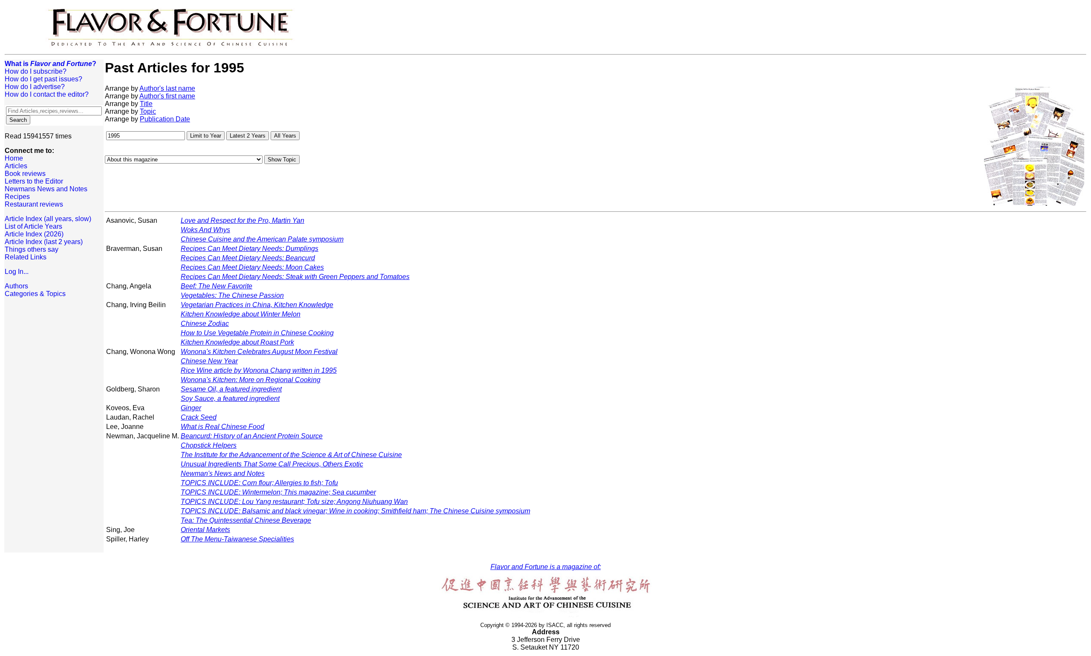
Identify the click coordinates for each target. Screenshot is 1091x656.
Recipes (17, 196)
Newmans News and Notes (46, 189)
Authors (16, 286)
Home (14, 158)
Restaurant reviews (34, 204)
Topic (148, 111)
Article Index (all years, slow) (48, 218)
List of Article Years (33, 226)
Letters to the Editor (34, 181)
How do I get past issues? (43, 79)
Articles (16, 166)
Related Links (25, 257)
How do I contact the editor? (47, 94)
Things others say (31, 249)
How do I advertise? (35, 86)
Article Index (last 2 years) (44, 241)
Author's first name (167, 96)
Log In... (17, 271)
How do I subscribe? (35, 71)
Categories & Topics (35, 293)
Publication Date (165, 119)
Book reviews (25, 173)
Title (146, 103)
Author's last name (167, 88)
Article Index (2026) (34, 234)
